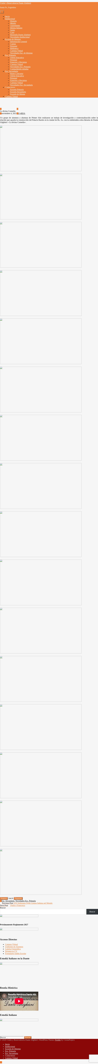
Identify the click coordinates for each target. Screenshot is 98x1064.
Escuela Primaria (17, 89)
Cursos (13, 44)
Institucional (10, 19)
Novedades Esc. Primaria (20, 67)
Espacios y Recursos (18, 62)
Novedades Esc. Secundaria (21, 85)
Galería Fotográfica (13, 949)
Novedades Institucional (20, 37)
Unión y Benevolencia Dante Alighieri (15, 3)
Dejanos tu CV (11, 951)
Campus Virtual (16, 51)
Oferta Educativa (17, 57)
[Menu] (2, 12)
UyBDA (21, 109)
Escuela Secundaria (18, 92)
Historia (13, 21)
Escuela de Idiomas (13, 39)
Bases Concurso (16, 73)
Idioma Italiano (16, 28)
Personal (13, 46)
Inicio (7, 16)
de (10, 898)
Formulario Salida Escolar (15, 953)
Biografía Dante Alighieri (20, 35)
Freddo (58, 1040)
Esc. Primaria (10, 55)
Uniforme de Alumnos (14, 947)
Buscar (3, 908)
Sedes (12, 30)
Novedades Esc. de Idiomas (21, 53)
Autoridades (15, 25)
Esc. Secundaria (11, 71)
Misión (13, 23)
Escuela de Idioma (17, 94)
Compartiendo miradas (19, 69)
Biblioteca (14, 48)
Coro (12, 32)
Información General (18, 41)
